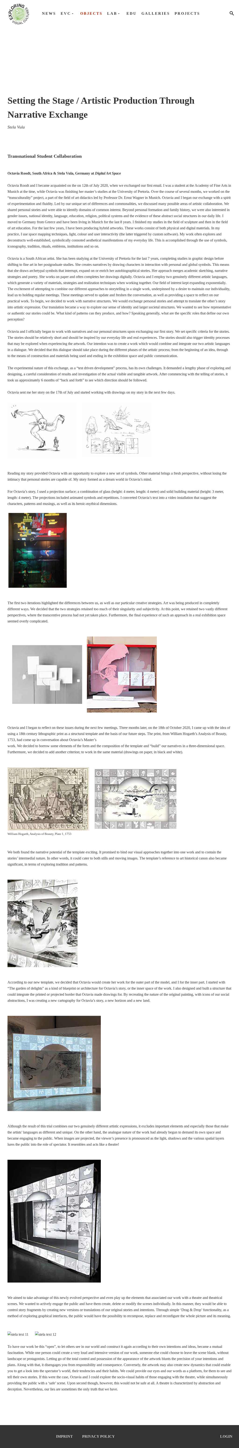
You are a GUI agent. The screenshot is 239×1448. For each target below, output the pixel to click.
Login (226, 1436)
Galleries (155, 13)
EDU (132, 13)
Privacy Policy (98, 1436)
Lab (112, 13)
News (49, 13)
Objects (91, 13)
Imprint (64, 1436)
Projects (187, 13)
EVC (66, 13)
